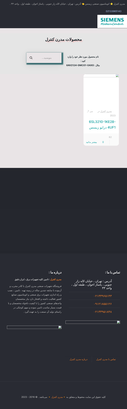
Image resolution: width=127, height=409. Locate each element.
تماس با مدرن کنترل (106, 359)
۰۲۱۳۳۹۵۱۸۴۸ (103, 311)
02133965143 (113, 11)
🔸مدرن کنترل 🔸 (57, 396)
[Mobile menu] (6, 21)
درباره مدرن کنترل (78, 359)
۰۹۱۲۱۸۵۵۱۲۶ (103, 304)
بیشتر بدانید (91, 142)
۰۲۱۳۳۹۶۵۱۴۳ (103, 296)
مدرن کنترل (106, 111)
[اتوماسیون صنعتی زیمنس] (112, 21)
